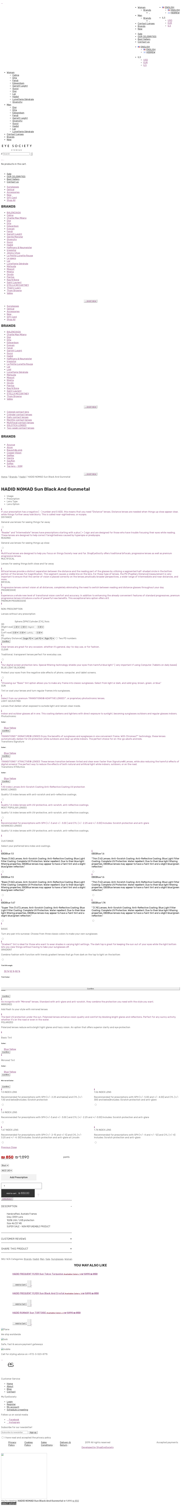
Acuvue (11, 444)
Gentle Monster (15, 236)
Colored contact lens (18, 412)
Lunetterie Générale (23, 99)
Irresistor (11, 250)
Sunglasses (13, 187)
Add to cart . (18, 1193)
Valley (10, 293)
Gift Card (12, 197)
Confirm (5, 641)
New (140, 29)
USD (145, 60)
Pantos (10, 277)
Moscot (10, 269)
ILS (145, 65)
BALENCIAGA (14, 212)
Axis (47, 621)
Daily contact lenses (17, 417)
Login (10, 1401)
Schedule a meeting (17, 1409)
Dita (14, 78)
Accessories (13, 192)
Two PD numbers (67, 638)
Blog (9, 1389)
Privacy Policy (12, 1443)
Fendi (15, 80)
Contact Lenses (146, 23)
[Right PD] (49, 638)
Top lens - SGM (14, 466)
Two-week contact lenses (20, 428)
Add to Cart (20, 1285)
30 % (6, 971)
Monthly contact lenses (19, 420)
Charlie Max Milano (16, 218)
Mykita (10, 271)
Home (4, 477)
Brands (147, 10)
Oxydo (10, 274)
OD (7, 625)
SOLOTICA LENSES (16, 425)
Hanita (10, 458)
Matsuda (11, 266)
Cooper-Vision (14, 452)
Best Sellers (144, 39)
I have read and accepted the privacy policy (28, 1437)
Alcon (10, 447)
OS (6, 631)
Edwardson (18, 83)
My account (13, 1407)
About (10, 1386)
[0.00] (40, 627)
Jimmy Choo (13, 253)
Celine (15, 75)
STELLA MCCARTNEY (18, 285)
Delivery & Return (65, 1443)
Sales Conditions (47, 1443)
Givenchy (17, 102)
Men (140, 15)
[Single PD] (28, 638)
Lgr (14, 94)
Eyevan (11, 228)
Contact (11, 1391)
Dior (14, 91)
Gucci (15, 88)
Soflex (10, 463)
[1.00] (17, 627)
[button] (6, 1147)
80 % (17, 971)
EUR (145, 62)
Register (11, 1404)
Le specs (11, 258)
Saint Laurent (14, 282)
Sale (140, 34)
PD (11, 637)
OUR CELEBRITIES (147, 36)
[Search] (31, 153)
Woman (142, 7)
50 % (11, 971)
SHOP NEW (91, 301)
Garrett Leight (20, 86)
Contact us (144, 42)
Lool (9, 369)
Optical (10, 189)
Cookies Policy (28, 1443)
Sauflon (11, 461)
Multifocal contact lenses (20, 422)
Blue (6, 728)
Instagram (14, 1422)
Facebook (13, 1419)
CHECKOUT (7, 1199)
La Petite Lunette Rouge (20, 255)
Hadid (15, 96)
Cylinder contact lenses (19, 414)
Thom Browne (14, 290)
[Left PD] (39, 638)
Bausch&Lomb (14, 450)
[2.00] (24, 627)
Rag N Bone (13, 279)
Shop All (11, 200)
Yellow (12, 728)
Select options (8, 1503)
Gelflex (10, 455)
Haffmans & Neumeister (19, 247)
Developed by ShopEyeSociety (98, 1447)
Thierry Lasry (14, 288)
